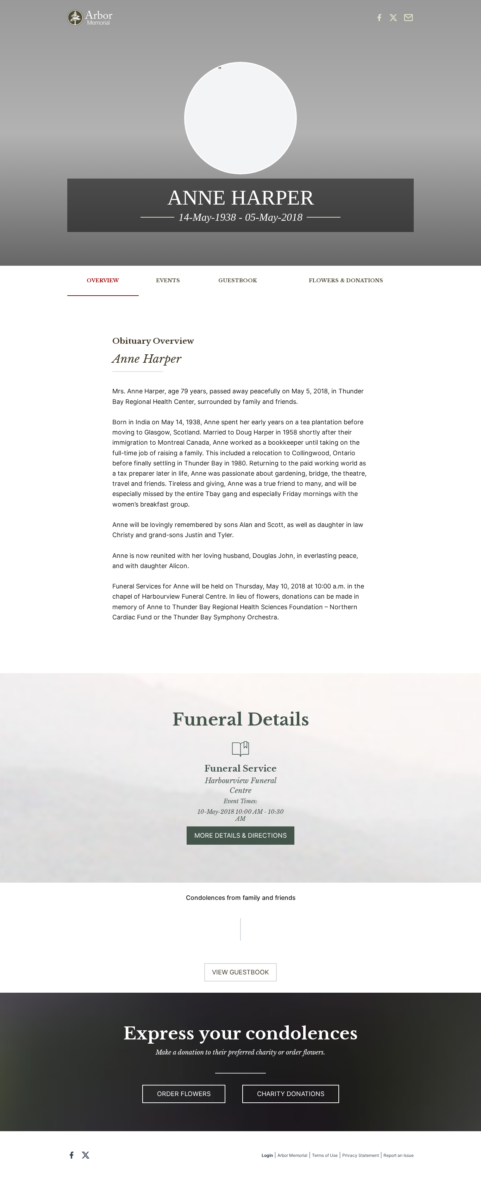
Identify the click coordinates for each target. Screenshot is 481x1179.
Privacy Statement (360, 1155)
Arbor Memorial (292, 1155)
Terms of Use (325, 1155)
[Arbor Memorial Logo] (89, 18)
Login (267, 1155)
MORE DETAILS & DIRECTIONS (240, 835)
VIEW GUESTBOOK (240, 972)
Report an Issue (398, 1155)
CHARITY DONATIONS (290, 1093)
